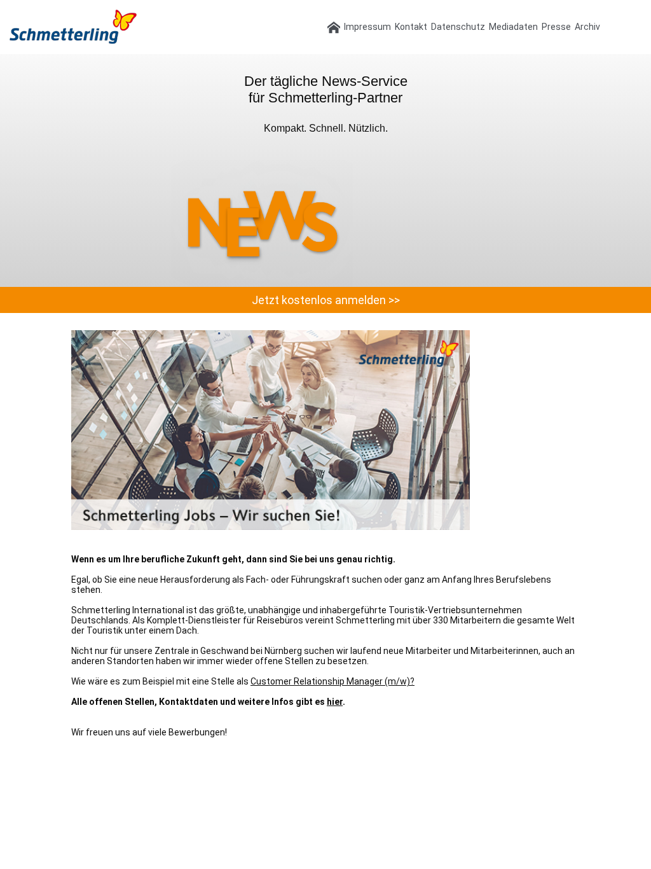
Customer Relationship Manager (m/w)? (332, 681)
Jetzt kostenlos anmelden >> (326, 300)
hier (335, 702)
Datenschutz (458, 27)
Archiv (587, 27)
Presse (556, 27)
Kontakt (411, 27)
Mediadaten (513, 27)
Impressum (367, 27)
